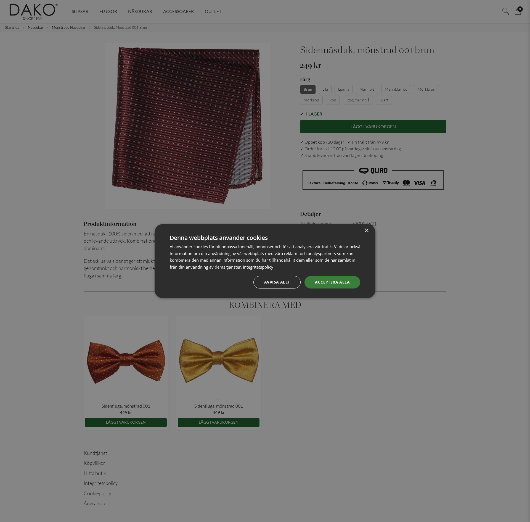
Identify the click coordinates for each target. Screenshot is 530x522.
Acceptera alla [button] (332, 282)
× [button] (366, 230)
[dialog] (265, 261)
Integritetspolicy (258, 267)
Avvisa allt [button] (277, 282)
